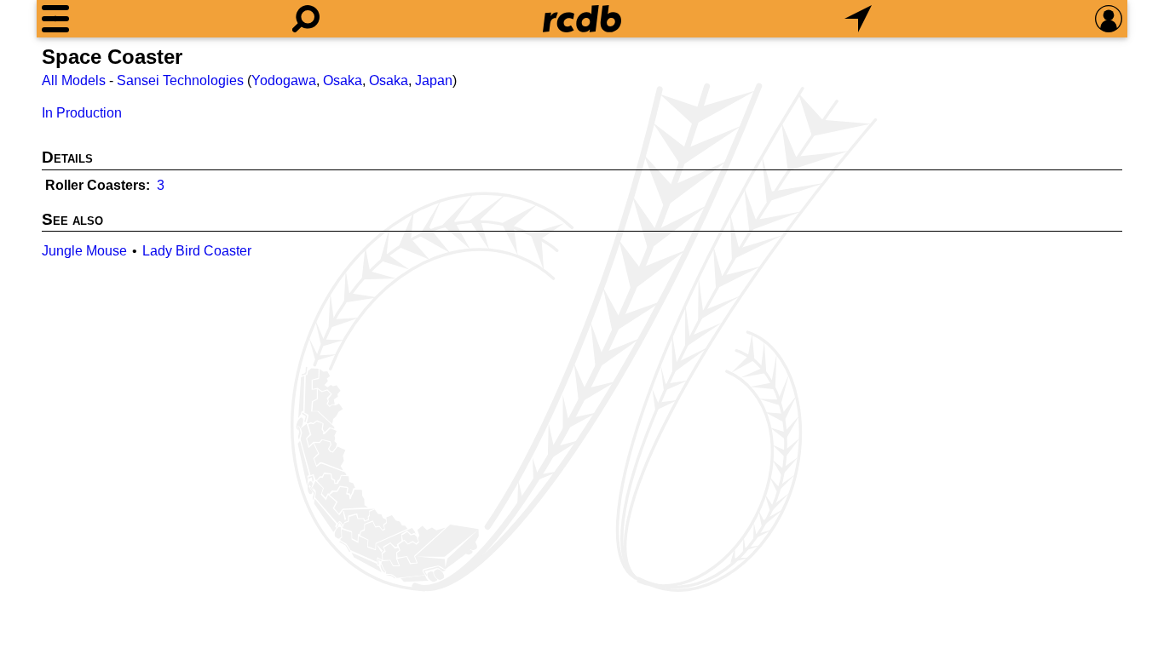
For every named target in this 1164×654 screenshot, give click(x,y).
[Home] (582, 18)
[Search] (306, 18)
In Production (82, 113)
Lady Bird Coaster (196, 251)
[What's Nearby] (858, 18)
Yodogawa (283, 80)
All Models (74, 80)
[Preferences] (1108, 18)
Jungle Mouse (84, 251)
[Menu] (55, 18)
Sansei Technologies (180, 80)
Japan (433, 80)
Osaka (342, 80)
